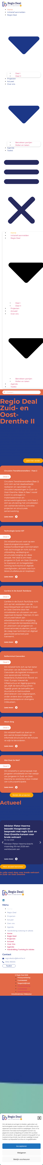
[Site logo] (12, 4)
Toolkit (10, 150)
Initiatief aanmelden (16, 12)
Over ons (11, 923)
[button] (39, 1118)
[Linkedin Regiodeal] (3, 900)
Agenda (10, 148)
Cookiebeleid (22, 980)
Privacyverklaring (24, 977)
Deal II (18, 76)
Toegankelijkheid (24, 983)
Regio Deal (11, 912)
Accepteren (21, 1146)
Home (10, 9)
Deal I (18, 73)
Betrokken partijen (23, 142)
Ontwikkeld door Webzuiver (21, 994)
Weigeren (21, 1153)
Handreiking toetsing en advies (20, 931)
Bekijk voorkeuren (21, 1159)
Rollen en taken (22, 145)
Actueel (10, 81)
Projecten (11, 78)
